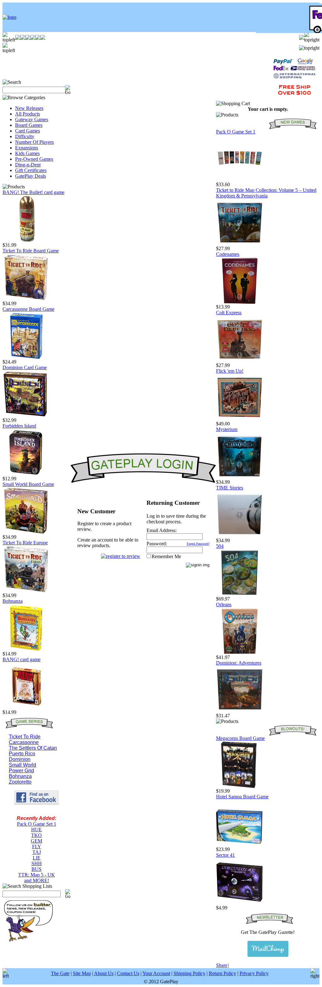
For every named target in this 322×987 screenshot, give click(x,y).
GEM (36, 841)
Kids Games (27, 153)
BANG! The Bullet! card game (33, 192)
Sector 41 (225, 855)
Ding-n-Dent (28, 164)
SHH (36, 863)
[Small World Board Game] (26, 532)
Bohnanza (13, 601)
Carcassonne (24, 742)
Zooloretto (20, 782)
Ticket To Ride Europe (25, 542)
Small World (22, 765)
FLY (36, 846)
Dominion (20, 759)
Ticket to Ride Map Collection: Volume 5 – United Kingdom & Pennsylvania (266, 192)
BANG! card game (22, 659)
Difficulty (24, 136)
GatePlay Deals (30, 176)
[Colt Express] (239, 361)
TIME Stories (229, 487)
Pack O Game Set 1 (36, 824)
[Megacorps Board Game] (239, 786)
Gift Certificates (31, 170)
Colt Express (229, 312)
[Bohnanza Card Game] (26, 649)
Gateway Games (31, 119)
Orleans (223, 604)
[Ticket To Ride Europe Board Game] (26, 591)
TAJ (36, 852)
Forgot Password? (198, 543)
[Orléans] (239, 652)
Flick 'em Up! (229, 371)
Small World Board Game (28, 484)
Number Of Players (34, 142)
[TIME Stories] (239, 536)
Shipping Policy (189, 973)
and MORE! (36, 880)
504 (220, 546)
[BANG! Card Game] (26, 707)
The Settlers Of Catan (33, 748)
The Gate (60, 973)
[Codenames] (239, 302)
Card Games (27, 130)
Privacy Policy (254, 973)
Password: (157, 543)
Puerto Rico (22, 753)
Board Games (28, 125)
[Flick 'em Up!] (239, 419)
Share (221, 965)
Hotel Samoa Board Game (242, 796)
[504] (239, 594)
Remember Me (166, 556)
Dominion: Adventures (238, 663)
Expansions (26, 147)
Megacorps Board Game (240, 738)
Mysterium (226, 429)
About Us (104, 973)
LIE (37, 857)
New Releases (29, 108)
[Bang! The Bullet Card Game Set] (26, 240)
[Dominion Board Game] (26, 415)
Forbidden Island (19, 426)
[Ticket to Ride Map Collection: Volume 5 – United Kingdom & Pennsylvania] (239, 244)
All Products (27, 113)
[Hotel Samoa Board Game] (239, 845)
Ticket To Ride (25, 736)
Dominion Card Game (25, 367)
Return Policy (222, 973)
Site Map (82, 973)
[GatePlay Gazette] (267, 949)
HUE (36, 829)
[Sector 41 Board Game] (239, 903)
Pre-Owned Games (34, 159)
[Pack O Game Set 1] (239, 180)
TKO (36, 835)
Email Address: (162, 530)
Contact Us (128, 973)
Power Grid (21, 770)
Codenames (227, 254)
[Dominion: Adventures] (239, 711)
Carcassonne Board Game (28, 309)
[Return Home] (9, 17)
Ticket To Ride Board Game (31, 250)
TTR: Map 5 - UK (36, 874)
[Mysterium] (239, 477)
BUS (36, 869)
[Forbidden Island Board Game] (26, 474)
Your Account (156, 973)
